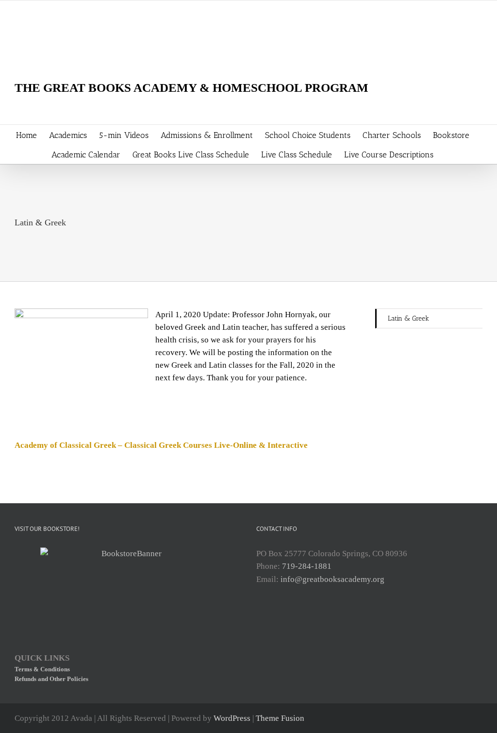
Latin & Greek (408, 318)
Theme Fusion (280, 718)
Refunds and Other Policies (51, 678)
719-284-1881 (306, 566)
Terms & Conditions (42, 669)
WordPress (232, 718)
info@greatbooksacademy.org (332, 579)
